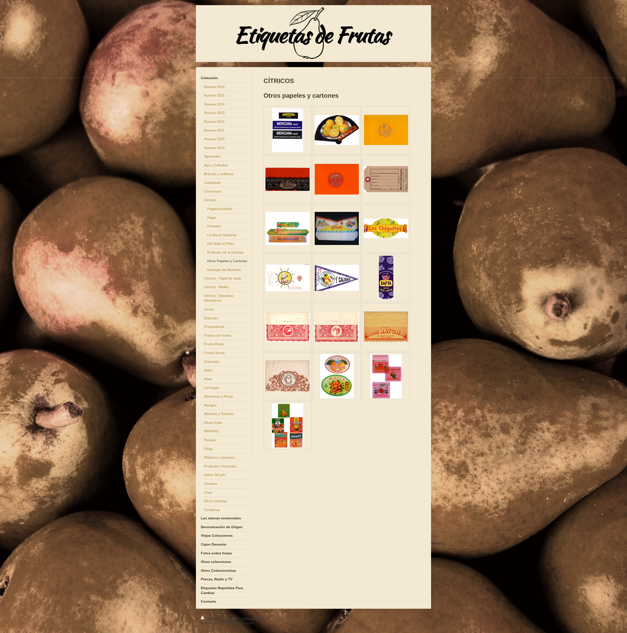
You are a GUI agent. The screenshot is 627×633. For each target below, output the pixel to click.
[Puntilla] (287, 376)
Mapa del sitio (253, 618)
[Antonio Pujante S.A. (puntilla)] (386, 327)
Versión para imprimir (222, 618)
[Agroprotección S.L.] (287, 327)
